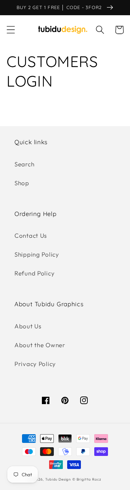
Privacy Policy (35, 364)
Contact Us (30, 235)
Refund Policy (34, 273)
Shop (21, 183)
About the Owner (39, 345)
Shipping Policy (36, 254)
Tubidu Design (58, 479)
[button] (11, 30)
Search (24, 164)
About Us (28, 326)
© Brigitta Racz (86, 479)
